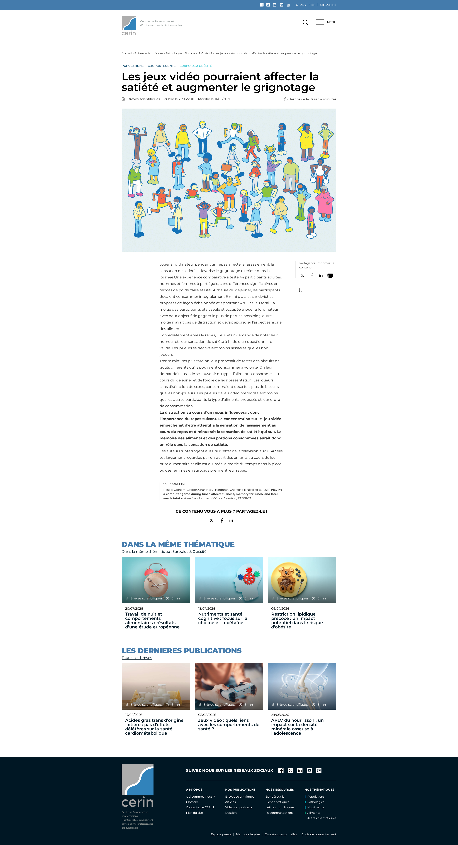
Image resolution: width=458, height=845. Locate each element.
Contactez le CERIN (200, 807)
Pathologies (174, 53)
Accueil (127, 53)
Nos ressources (280, 789)
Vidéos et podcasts (238, 807)
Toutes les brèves (137, 658)
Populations (132, 66)
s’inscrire (328, 4)
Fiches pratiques (277, 802)
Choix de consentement (318, 834)
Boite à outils (275, 796)
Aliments (313, 812)
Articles (230, 802)
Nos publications (240, 789)
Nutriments (315, 807)
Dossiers (231, 812)
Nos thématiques (319, 789)
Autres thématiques (321, 818)
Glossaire (192, 802)
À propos (194, 789)
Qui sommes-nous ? (200, 796)
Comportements (162, 66)
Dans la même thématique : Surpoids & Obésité (164, 551)
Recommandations (279, 812)
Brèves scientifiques (148, 53)
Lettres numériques (280, 807)
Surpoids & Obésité (198, 53)
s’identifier (305, 4)
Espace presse (221, 834)
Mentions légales (248, 834)
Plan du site (194, 812)
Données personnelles (281, 834)
